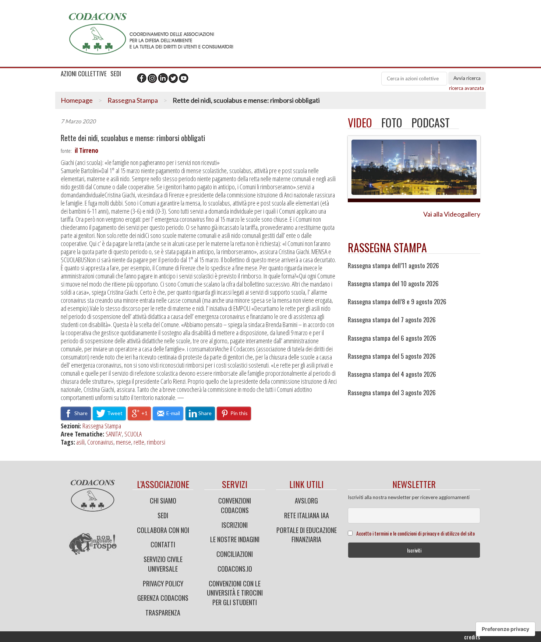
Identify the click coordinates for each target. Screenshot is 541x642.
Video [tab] (360, 122)
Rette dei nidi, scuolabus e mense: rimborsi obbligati (133, 138)
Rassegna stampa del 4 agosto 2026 (392, 374)
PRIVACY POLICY (163, 583)
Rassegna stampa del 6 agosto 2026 (392, 338)
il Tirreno (86, 150)
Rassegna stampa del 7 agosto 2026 (392, 319)
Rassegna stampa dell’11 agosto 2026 (393, 265)
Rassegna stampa (387, 247)
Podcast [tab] (430, 122)
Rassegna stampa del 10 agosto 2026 (393, 283)
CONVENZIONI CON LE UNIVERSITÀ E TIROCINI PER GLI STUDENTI (235, 593)
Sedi (163, 515)
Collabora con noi (163, 530)
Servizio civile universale (163, 563)
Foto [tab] (391, 122)
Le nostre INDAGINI (234, 539)
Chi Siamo (163, 500)
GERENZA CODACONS (162, 598)
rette (139, 442)
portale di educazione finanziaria (306, 534)
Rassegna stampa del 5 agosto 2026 (392, 356)
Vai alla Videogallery (451, 214)
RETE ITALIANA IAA (306, 515)
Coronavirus (100, 442)
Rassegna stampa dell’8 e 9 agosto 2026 (397, 301)
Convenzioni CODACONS (234, 505)
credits (472, 637)
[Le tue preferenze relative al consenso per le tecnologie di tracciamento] (505, 629)
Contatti (163, 544)
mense (123, 442)
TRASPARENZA (162, 612)
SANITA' (114, 433)
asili (80, 442)
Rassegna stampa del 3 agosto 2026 (392, 392)
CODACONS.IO (235, 568)
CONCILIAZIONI (234, 554)
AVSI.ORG (306, 500)
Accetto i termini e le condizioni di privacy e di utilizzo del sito (415, 533)
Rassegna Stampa (132, 100)
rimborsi (156, 442)
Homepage (77, 100)
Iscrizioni (235, 525)
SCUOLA (133, 433)
